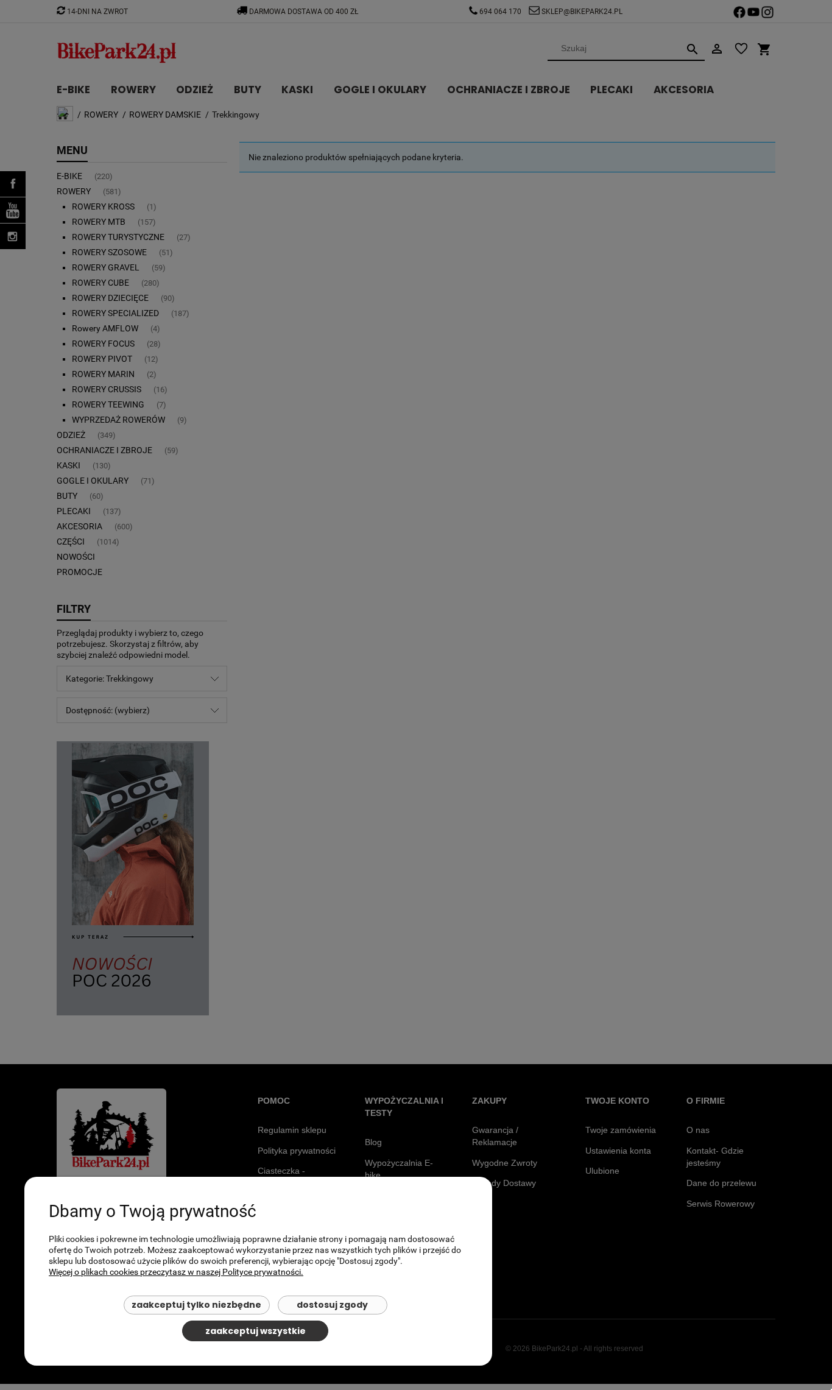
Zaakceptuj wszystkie (255, 1331)
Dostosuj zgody (332, 1305)
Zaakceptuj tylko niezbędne (196, 1305)
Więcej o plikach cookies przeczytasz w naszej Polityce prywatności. (176, 1272)
